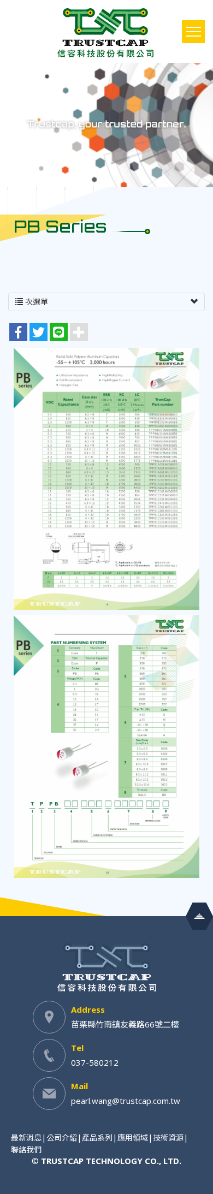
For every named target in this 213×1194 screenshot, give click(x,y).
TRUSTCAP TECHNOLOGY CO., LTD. (106, 32)
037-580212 (95, 1062)
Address (88, 1009)
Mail (79, 1085)
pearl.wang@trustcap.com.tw (125, 1100)
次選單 (35, 301)
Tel (77, 1047)
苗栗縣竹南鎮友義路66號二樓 (125, 1024)
